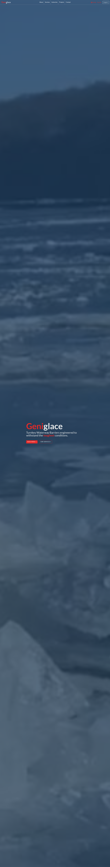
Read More (31, 441)
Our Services (45, 441)
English (105, 2)
